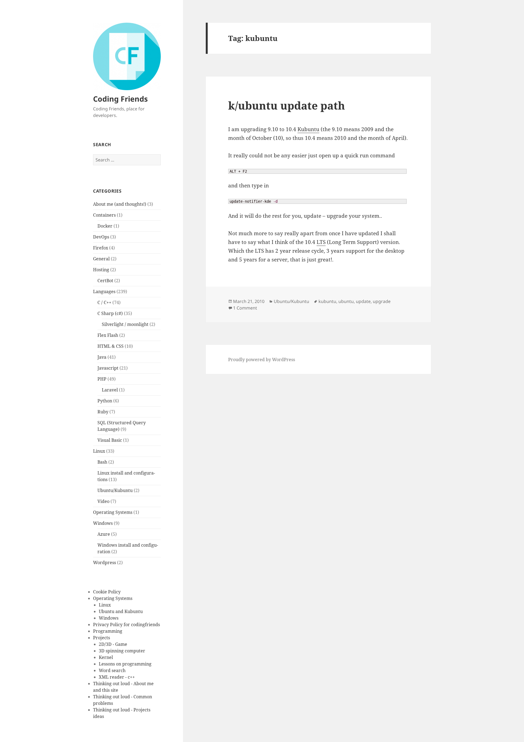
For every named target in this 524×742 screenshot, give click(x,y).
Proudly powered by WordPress (261, 360)
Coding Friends (120, 99)
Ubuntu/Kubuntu (115, 490)
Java (101, 357)
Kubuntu (308, 129)
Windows (103, 523)
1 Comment (245, 308)
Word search (112, 670)
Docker (104, 226)
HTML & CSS (110, 346)
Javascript (107, 368)
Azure (103, 534)
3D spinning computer (122, 651)
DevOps (101, 237)
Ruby (102, 412)
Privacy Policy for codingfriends (126, 625)
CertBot (105, 281)
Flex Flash (107, 335)
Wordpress (104, 563)
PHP (101, 379)
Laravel (110, 390)
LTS (321, 242)
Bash (102, 462)
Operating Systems (112, 512)
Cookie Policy (107, 592)
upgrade (382, 301)
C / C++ (104, 302)
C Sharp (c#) (110, 313)
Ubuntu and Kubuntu (121, 611)
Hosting (101, 270)
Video (103, 501)
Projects (101, 638)
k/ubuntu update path (286, 105)
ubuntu (346, 301)
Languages (104, 291)
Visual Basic (109, 440)
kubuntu (327, 301)
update (363, 301)
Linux (99, 451)
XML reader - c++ (117, 677)
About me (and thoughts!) (119, 204)
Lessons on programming (125, 664)
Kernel (106, 657)
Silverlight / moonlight (125, 324)
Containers (104, 215)
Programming (107, 631)
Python (104, 401)
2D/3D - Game (113, 644)
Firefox (100, 248)
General (101, 259)
